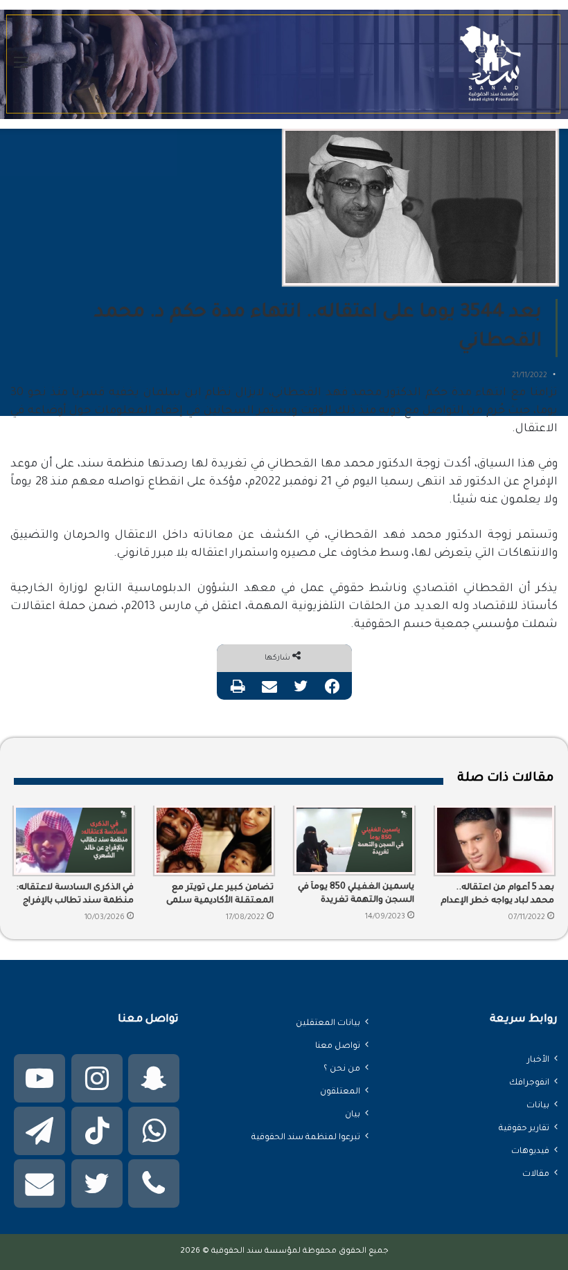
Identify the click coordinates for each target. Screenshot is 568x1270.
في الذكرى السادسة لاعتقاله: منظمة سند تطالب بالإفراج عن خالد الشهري (75, 895)
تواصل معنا (337, 1046)
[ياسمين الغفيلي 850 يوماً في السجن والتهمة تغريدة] (354, 840)
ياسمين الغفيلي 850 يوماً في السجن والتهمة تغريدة (356, 893)
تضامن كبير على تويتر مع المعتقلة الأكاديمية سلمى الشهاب (220, 895)
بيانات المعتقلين (328, 1023)
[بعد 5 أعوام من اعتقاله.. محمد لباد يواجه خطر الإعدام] (495, 840)
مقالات (535, 1174)
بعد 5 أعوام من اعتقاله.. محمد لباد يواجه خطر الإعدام (497, 894)
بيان (352, 1115)
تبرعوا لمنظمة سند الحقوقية (305, 1138)
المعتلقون (340, 1092)
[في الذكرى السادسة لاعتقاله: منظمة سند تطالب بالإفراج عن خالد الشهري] (74, 840)
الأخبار (538, 1060)
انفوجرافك (529, 1083)
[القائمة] (21, 69)
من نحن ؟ (341, 1069)
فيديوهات (530, 1151)
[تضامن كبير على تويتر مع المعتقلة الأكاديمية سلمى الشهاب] (214, 840)
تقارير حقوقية (524, 1129)
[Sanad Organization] (284, 64)
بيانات (537, 1106)
